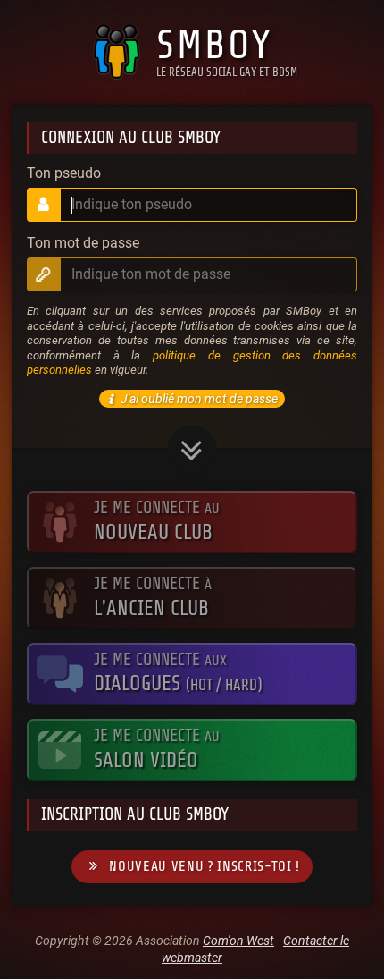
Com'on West (238, 940)
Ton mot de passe (83, 243)
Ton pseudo (64, 173)
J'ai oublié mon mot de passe (199, 399)
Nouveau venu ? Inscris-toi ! (204, 866)
